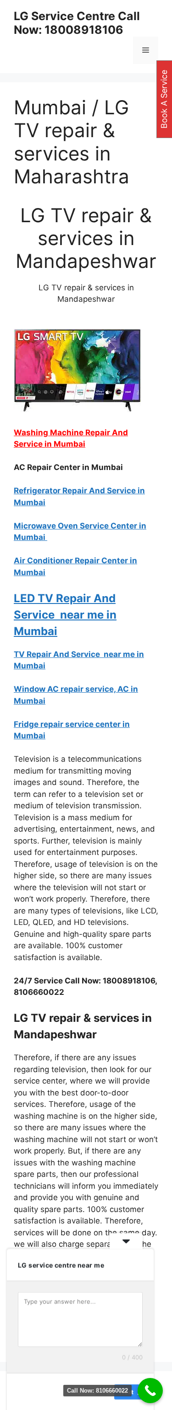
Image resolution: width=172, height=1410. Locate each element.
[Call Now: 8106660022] (150, 1390)
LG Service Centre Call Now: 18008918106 (77, 23)
